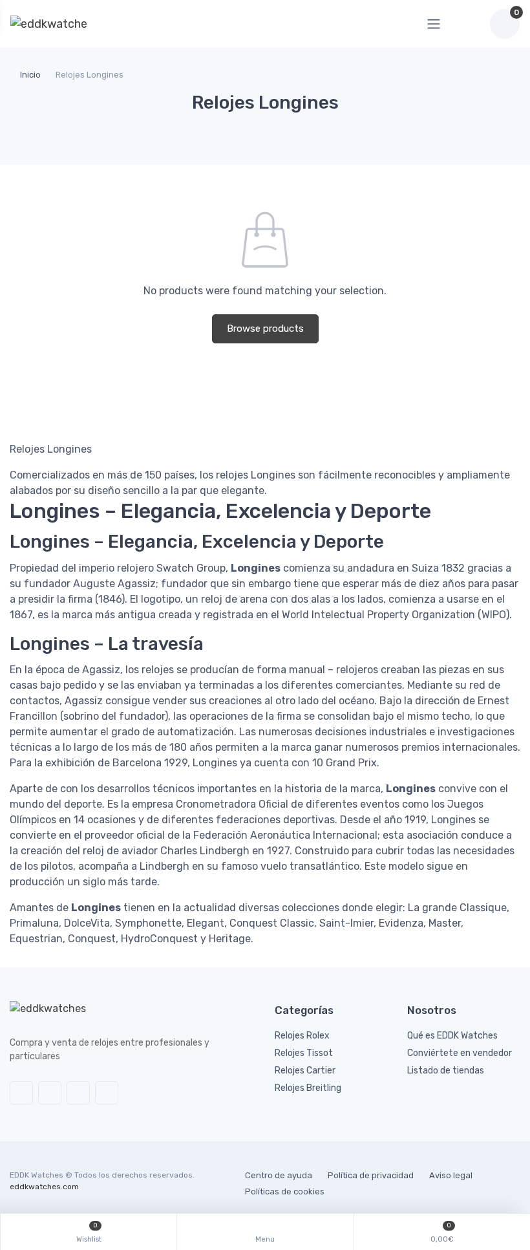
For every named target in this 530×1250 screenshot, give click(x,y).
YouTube (106, 1093)
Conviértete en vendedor (459, 1053)
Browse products (265, 328)
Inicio (30, 75)
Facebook (49, 1093)
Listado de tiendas (445, 1070)
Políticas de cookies (284, 1191)
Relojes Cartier (305, 1070)
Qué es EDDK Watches (452, 1035)
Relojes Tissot (304, 1053)
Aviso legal (450, 1175)
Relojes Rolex (302, 1035)
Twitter (21, 1093)
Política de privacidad (371, 1175)
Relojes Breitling (308, 1088)
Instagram (78, 1093)
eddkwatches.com (44, 1186)
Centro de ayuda (278, 1175)
